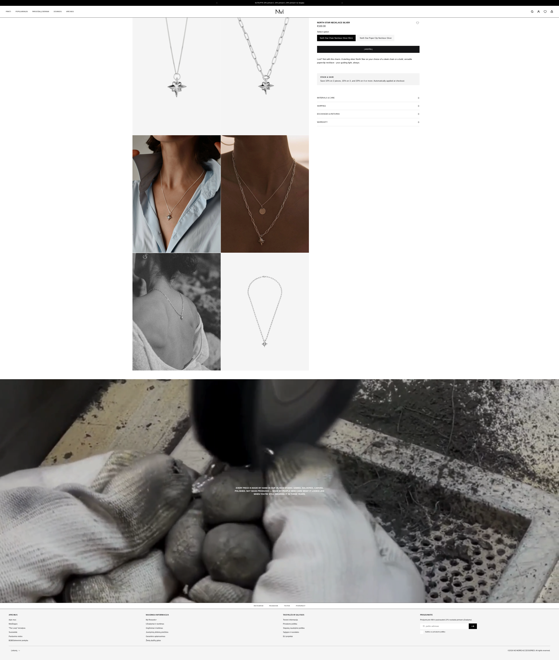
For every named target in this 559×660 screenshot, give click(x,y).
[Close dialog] (336, 290)
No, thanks (310, 363)
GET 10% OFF (310, 352)
